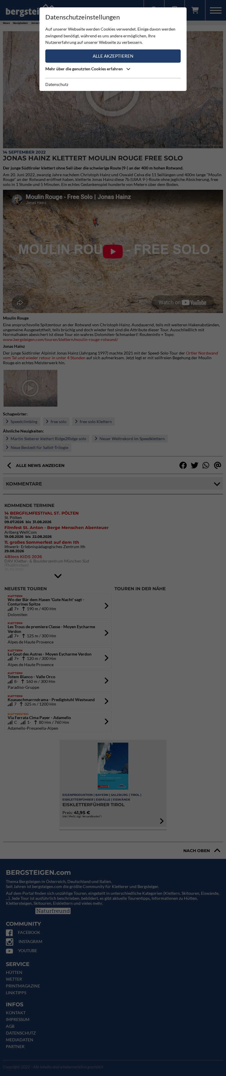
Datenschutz (56, 84)
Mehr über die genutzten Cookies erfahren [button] (84, 68)
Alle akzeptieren (113, 56)
